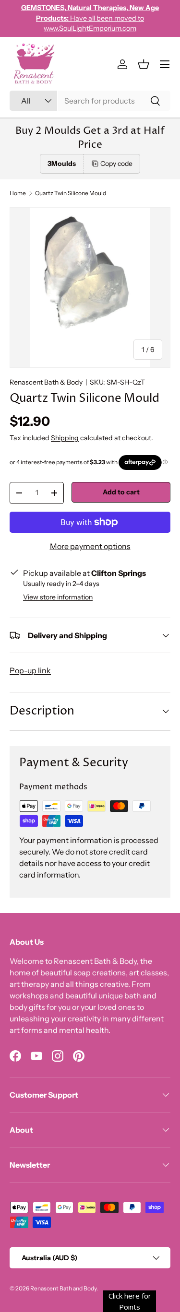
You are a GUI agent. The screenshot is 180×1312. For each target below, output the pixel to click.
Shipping (65, 437)
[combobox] (90, 101)
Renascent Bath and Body (63, 1288)
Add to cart (121, 492)
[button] (143, 64)
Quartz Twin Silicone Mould (70, 193)
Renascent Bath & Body (46, 382)
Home (18, 193)
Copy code (116, 163)
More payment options (90, 546)
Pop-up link (30, 670)
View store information (58, 597)
